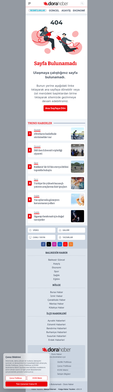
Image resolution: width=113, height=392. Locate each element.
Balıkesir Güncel (56, 259)
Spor (56, 271)
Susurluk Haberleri (56, 336)
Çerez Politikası (64, 366)
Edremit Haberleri (56, 324)
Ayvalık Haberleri (56, 320)
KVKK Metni (62, 370)
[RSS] (71, 244)
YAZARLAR (68, 237)
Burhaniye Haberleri (56, 332)
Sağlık (56, 275)
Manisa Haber (56, 303)
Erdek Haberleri (56, 339)
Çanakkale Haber (56, 299)
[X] (49, 244)
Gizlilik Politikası (64, 362)
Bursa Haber (56, 292)
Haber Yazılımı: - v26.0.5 (56, 389)
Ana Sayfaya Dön (55, 108)
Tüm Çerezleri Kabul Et (26, 384)
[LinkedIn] (60, 244)
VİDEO (36, 230)
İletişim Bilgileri (63, 374)
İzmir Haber (56, 296)
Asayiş (66, 10)
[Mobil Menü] (29, 3)
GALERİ (66, 230)
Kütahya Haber (56, 307)
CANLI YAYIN (39, 237)
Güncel (54, 10)
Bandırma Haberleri (57, 328)
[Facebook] (43, 244)
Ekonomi (79, 10)
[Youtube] (65, 244)
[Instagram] (54, 244)
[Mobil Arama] (82, 3)
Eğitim (56, 279)
